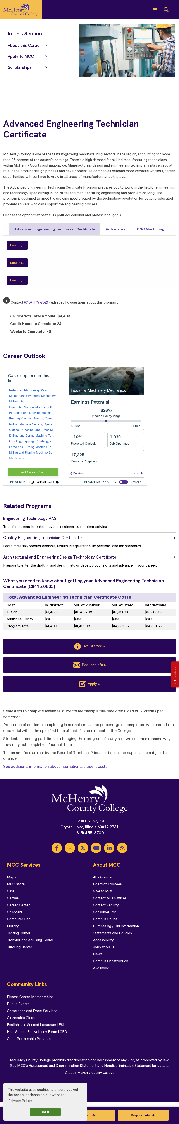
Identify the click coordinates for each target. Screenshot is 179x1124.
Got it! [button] (45, 1112)
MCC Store (16, 884)
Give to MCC (103, 891)
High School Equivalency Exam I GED (37, 1031)
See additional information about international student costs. (55, 766)
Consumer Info (104, 912)
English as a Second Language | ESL (36, 1025)
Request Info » (94, 665)
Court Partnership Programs (29, 1038)
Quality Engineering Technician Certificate (42, 537)
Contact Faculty (106, 905)
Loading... (17, 245)
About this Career (24, 45)
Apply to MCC (21, 56)
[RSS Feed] (122, 848)
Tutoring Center (19, 947)
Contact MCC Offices (110, 898)
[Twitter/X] (83, 848)
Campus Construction (110, 961)
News (97, 954)
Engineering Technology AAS (30, 518)
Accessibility (103, 940)
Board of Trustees (107, 884)
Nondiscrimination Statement (127, 1065)
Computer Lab (19, 919)
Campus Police (105, 919)
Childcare (14, 912)
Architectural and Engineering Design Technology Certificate (59, 557)
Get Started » (94, 646)
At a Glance (102, 877)
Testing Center (19, 933)
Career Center (18, 905)
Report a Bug (175, 674)
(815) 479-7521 (36, 302)
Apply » (94, 684)
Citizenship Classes (22, 1018)
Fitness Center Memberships (30, 997)
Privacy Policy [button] (20, 1100)
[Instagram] (70, 848)
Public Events (18, 1004)
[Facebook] (57, 848)
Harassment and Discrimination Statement (62, 1065)
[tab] (54, 229)
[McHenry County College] (21, 9)
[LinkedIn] (109, 848)
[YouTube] (96, 848)
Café (10, 891)
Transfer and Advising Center (30, 940)
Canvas (13, 898)
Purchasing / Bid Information (116, 926)
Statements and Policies (112, 933)
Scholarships (19, 67)
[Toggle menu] (155, 9)
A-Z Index (101, 968)
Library (13, 926)
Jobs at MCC (103, 947)
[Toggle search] (166, 9)
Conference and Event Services (32, 1011)
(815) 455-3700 (89, 832)
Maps (11, 877)
